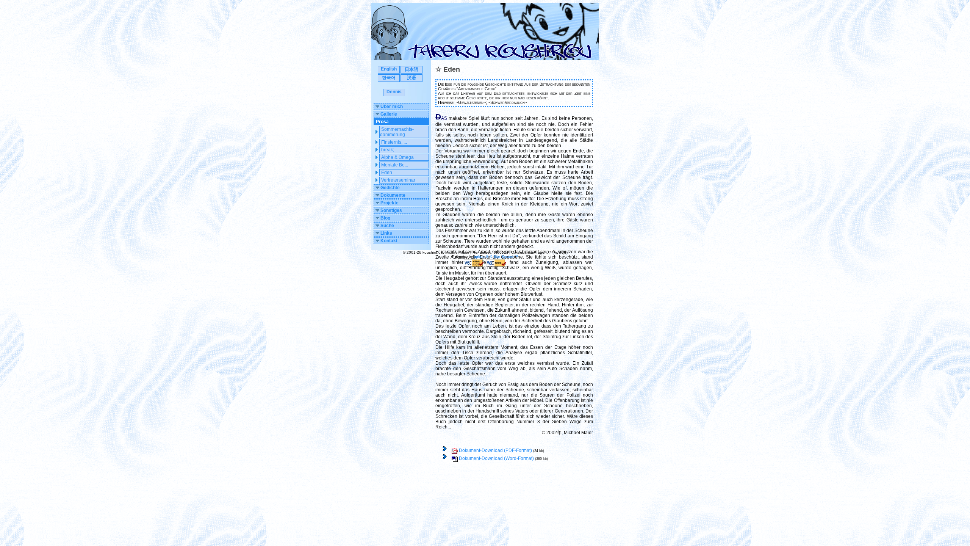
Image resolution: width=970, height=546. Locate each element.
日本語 (411, 69)
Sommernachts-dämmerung (397, 132)
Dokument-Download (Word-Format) (496, 458)
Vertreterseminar (398, 180)
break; (387, 149)
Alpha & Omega (397, 157)
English (389, 69)
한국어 (389, 77)
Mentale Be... (394, 165)
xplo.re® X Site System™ (496, 256)
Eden (386, 172)
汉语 (411, 77)
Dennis (394, 91)
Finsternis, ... (394, 142)
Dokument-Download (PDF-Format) (495, 450)
